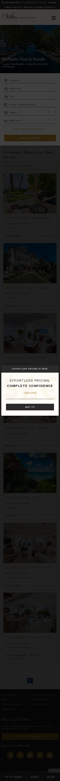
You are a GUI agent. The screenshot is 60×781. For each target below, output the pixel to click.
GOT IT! (30, 407)
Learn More (30, 392)
